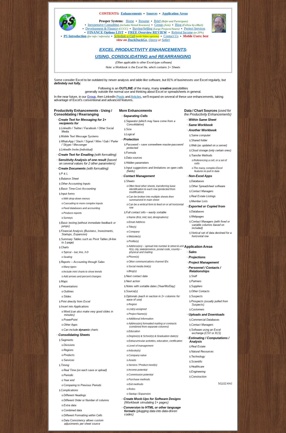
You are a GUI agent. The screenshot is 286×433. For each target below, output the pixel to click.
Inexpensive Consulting (103, 25)
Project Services (194, 28)
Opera (153, 40)
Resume (144, 21)
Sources (151, 13)
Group (158, 25)
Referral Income (182, 32)
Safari (166, 40)
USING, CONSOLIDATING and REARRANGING (143, 56)
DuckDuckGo (137, 40)
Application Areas (175, 13)
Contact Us (171, 36)
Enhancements (131, 13)
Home (130, 21)
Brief (157, 21)
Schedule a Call (124, 36)
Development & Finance (101, 28)
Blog (178, 25)
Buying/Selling (142, 28)
